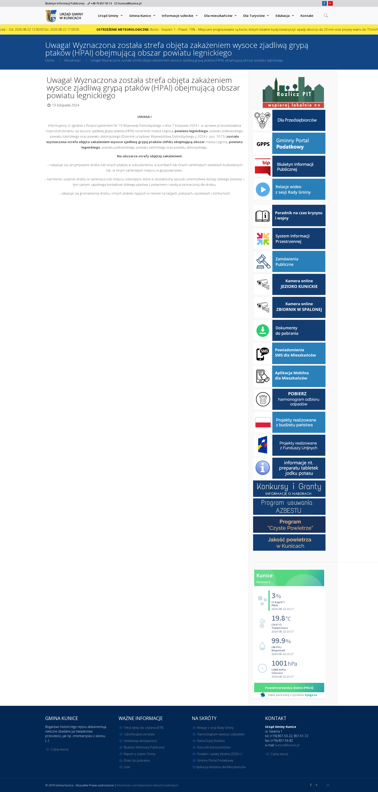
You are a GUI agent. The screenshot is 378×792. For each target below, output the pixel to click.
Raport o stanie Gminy (139, 754)
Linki (127, 767)
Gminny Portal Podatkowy (215, 760)
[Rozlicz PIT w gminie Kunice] (293, 93)
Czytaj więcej (59, 749)
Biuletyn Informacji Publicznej (64, 3)
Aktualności (72, 60)
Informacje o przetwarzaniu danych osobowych (147, 785)
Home (49, 60)
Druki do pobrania (137, 760)
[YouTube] (330, 3)
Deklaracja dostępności (140, 741)
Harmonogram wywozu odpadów (220, 734)
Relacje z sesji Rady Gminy (215, 727)
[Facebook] (324, 3)
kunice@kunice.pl (130, 3)
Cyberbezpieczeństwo (139, 734)
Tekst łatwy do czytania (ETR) (143, 727)
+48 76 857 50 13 (101, 3)
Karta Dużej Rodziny (211, 741)
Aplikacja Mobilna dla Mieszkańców (221, 767)
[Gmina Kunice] (65, 15)
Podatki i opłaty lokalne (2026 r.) (219, 754)
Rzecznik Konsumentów (213, 747)
